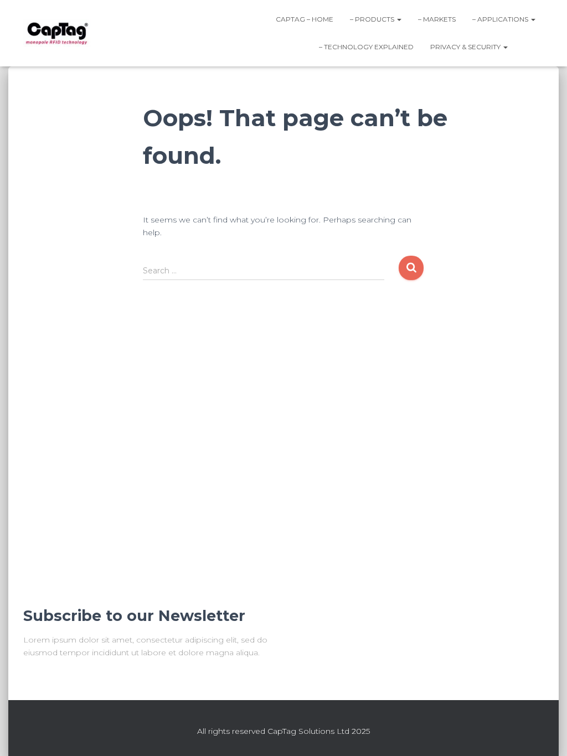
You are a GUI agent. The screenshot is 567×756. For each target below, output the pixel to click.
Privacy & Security (466, 47)
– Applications (501, 19)
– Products (373, 19)
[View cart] (530, 46)
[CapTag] (57, 33)
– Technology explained (366, 47)
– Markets (437, 19)
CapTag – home (304, 19)
